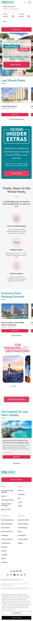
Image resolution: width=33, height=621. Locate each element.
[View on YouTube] (14, 574)
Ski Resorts (4, 535)
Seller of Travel (5, 509)
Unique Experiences (7, 531)
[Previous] (1, 54)
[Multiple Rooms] (16, 242)
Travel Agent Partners (7, 500)
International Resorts (7, 520)
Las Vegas (13, 386)
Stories (20, 506)
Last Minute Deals (13, 80)
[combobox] (16, 9)
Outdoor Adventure (7, 539)
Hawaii (3, 558)
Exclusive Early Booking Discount (12, 295)
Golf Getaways (5, 543)
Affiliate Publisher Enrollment (6, 504)
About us (20, 490)
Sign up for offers (16, 480)
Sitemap (20, 543)
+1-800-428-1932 (16, 571)
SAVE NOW (16, 173)
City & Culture (5, 528)
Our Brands (21, 494)
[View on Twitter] (7, 574)
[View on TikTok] (21, 574)
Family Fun (4, 547)
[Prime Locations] (16, 266)
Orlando (3, 551)
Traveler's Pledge (23, 524)
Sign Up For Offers (23, 520)
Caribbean (4, 562)
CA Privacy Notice (23, 539)
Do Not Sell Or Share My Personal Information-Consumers (15, 588)
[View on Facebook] (11, 574)
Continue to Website (16, 618)
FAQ (19, 498)
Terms (19, 531)
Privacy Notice (22, 535)
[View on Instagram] (17, 574)
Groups (20, 502)
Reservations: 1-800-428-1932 (7, 491)
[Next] (31, 54)
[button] (29, 2)
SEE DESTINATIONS (16, 399)
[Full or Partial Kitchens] (16, 218)
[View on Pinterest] (24, 574)
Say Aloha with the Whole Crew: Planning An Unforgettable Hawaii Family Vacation (16, 441)
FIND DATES (14, 114)
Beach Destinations (7, 524)
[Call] (25, 2)
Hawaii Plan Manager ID (7, 585)
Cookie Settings (16, 613)
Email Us (3, 496)
